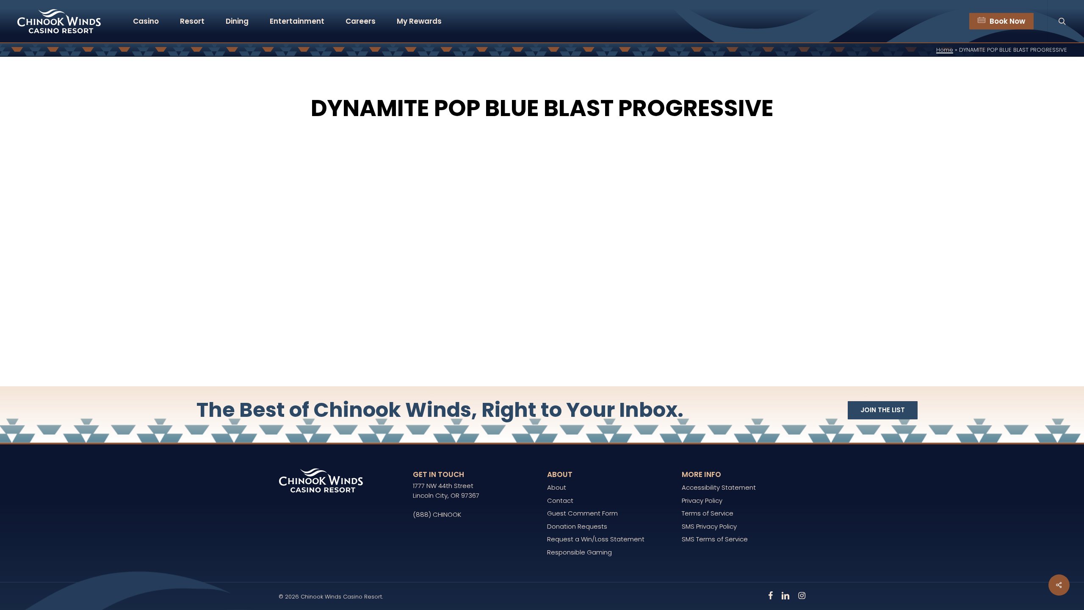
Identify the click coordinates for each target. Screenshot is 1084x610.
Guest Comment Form (582, 513)
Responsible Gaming (579, 552)
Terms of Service (707, 513)
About (556, 487)
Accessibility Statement (719, 487)
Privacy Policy (702, 500)
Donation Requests (577, 526)
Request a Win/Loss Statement (595, 539)
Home (944, 50)
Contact (560, 500)
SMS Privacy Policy (709, 526)
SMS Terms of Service (715, 539)
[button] (882, 410)
